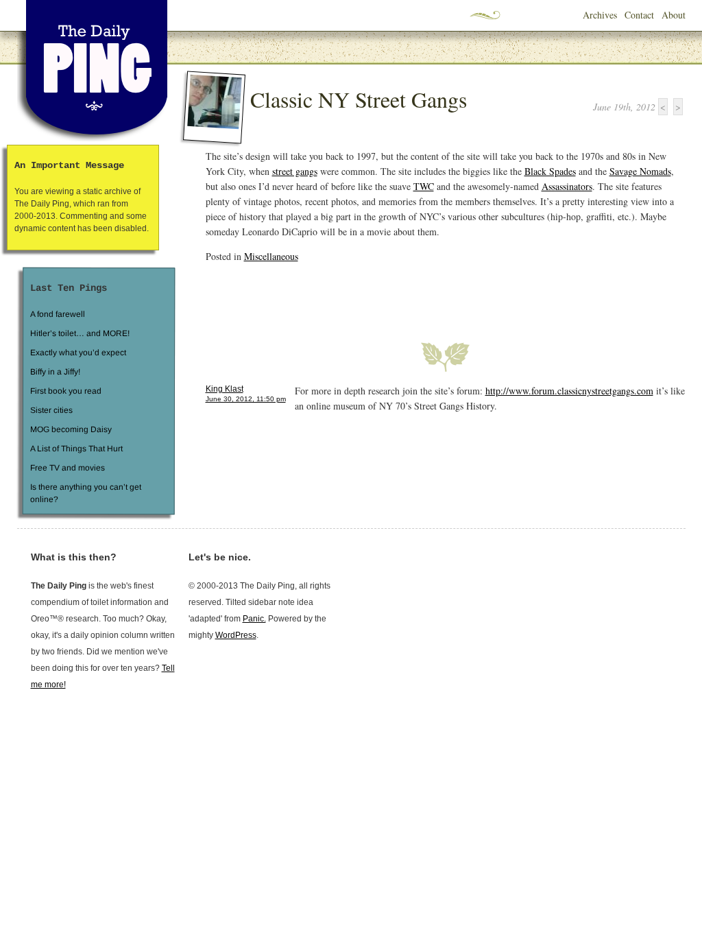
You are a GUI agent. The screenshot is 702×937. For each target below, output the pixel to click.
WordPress (235, 635)
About (674, 14)
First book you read (65, 391)
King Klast (224, 389)
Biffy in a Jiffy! (55, 372)
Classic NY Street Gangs (358, 99)
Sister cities (50, 410)
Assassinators (567, 186)
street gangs (294, 171)
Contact (639, 14)
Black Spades (550, 171)
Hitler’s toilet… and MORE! (80, 333)
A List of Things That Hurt (75, 448)
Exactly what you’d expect (78, 352)
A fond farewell (57, 314)
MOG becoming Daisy (70, 429)
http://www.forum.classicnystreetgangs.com (569, 390)
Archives (600, 14)
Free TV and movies (66, 468)
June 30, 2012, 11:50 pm (246, 399)
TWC (423, 186)
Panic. (254, 619)
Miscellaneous (271, 256)
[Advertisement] (366, 294)
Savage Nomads (640, 171)
